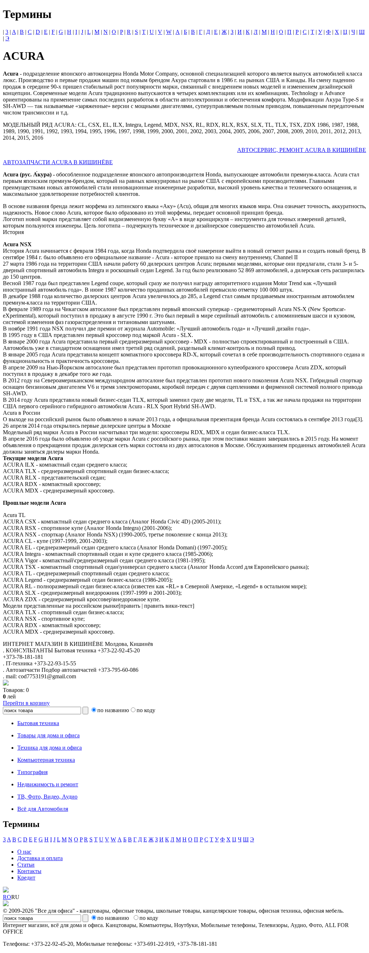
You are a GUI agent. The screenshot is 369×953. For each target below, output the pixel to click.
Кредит (26, 878)
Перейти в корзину (26, 703)
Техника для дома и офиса (49, 748)
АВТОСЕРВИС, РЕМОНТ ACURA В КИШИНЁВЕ (301, 150)
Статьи (26, 865)
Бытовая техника (38, 723)
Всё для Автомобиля (42, 809)
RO (7, 897)
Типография (32, 772)
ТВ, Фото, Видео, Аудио (47, 797)
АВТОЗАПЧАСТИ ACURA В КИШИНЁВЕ (58, 162)
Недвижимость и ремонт (47, 784)
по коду (146, 710)
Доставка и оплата (40, 858)
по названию (113, 710)
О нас (24, 852)
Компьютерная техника (46, 760)
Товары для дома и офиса (48, 735)
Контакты (29, 871)
